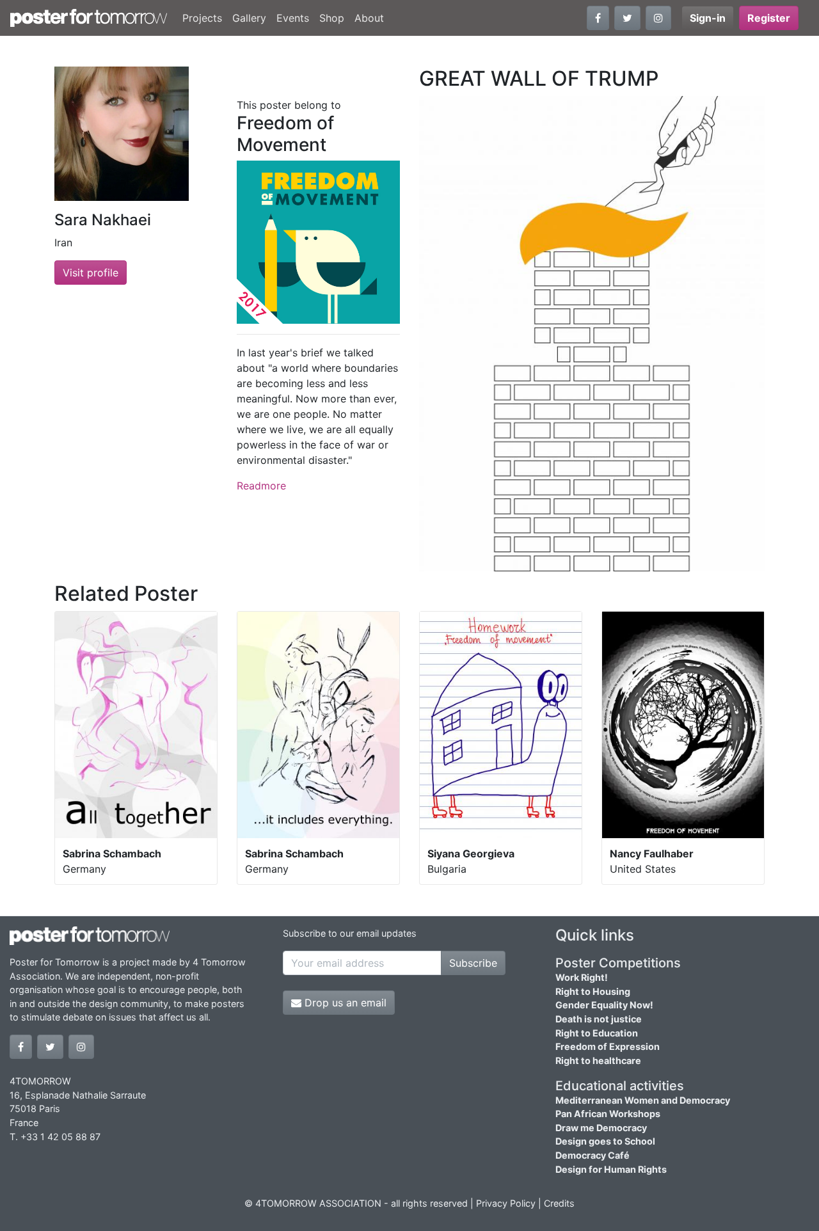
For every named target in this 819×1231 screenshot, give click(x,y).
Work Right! (581, 977)
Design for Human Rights (611, 1169)
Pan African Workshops (607, 1113)
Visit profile (90, 272)
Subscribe (473, 963)
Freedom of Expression (607, 1046)
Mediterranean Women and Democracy (642, 1100)
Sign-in (708, 18)
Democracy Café (592, 1155)
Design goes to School (605, 1141)
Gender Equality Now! (604, 1004)
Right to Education (596, 1033)
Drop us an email (343, 1002)
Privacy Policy (506, 1203)
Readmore (261, 485)
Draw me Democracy (601, 1127)
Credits (559, 1203)
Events (292, 18)
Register (768, 18)
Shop (331, 18)
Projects (202, 18)
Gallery (249, 18)
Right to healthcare (598, 1060)
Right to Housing (592, 991)
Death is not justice (598, 1018)
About (369, 18)
